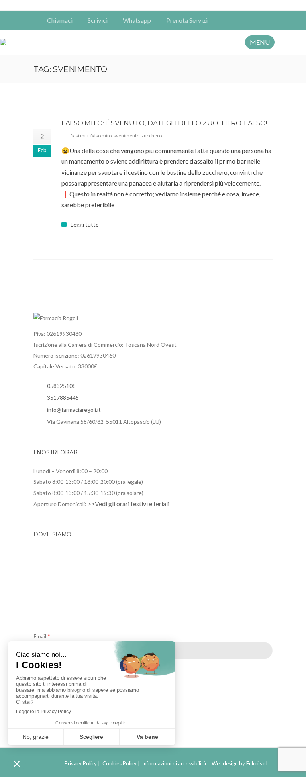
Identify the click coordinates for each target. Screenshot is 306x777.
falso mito (101, 136)
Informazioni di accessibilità (174, 763)
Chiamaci (60, 20)
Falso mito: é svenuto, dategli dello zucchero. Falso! (164, 123)
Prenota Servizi (187, 20)
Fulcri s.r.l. (257, 763)
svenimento (126, 136)
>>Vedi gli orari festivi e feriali (128, 503)
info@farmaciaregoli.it (74, 409)
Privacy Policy (81, 763)
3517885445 (63, 397)
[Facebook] (255, 20)
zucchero (151, 136)
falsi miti (79, 136)
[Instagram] (267, 20)
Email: (41, 636)
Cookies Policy (119, 763)
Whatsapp (137, 20)
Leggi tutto (85, 224)
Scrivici (98, 20)
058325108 (61, 385)
